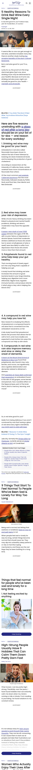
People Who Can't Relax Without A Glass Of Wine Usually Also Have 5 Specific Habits (17, 452)
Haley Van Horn (6, 661)
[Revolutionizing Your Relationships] (16, 2)
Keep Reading (16, 634)
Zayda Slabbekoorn (7, 502)
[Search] (26, 3)
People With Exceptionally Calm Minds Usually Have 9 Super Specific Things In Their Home (16, 465)
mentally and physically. (10, 84)
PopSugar (4, 26)
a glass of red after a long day (16, 128)
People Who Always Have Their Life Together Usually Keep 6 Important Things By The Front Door (15, 458)
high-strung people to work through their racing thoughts (15, 731)
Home (3, 8)
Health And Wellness (13, 8)
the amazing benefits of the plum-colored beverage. (16, 58)
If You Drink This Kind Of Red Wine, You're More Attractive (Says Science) (15, 115)
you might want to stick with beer (14, 427)
